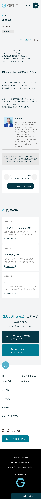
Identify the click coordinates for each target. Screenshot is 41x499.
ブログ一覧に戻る (23, 186)
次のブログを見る (26, 176)
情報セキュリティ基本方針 (20, 457)
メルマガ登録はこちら (17, 439)
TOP (4, 375)
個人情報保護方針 (20, 475)
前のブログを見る (15, 176)
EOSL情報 (6, 381)
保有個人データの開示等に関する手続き (20, 467)
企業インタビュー (29, 375)
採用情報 (25, 381)
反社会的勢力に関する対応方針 (20, 462)
